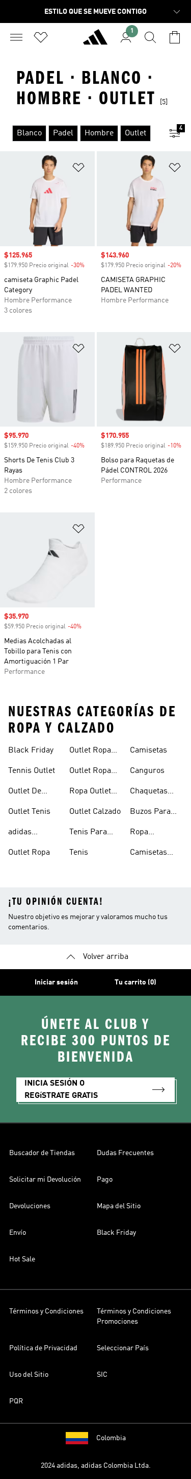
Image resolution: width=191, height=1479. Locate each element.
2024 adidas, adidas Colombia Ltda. (96, 1465)
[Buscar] (150, 37)
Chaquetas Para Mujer (150, 792)
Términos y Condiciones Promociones (134, 1316)
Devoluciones (29, 1206)
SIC (102, 1374)
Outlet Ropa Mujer (90, 772)
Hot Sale (22, 1259)
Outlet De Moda (24, 792)
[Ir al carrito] (174, 37)
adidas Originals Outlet (24, 833)
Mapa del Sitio (119, 1206)
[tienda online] (95, 41)
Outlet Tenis (29, 812)
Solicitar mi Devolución (45, 1179)
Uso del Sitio (28, 1374)
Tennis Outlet (31, 771)
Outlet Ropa (29, 853)
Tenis (78, 853)
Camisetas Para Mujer (150, 854)
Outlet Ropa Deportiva (90, 751)
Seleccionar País (123, 1348)
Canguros (147, 771)
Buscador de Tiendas (42, 1153)
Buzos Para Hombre (150, 813)
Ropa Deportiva (147, 833)
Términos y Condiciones (46, 1311)
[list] (79, 133)
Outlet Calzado (95, 812)
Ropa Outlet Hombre (90, 792)
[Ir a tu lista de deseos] (41, 37)
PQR (16, 1401)
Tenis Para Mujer (88, 833)
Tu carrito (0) (135, 982)
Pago (105, 1179)
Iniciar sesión (56, 982)
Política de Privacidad (43, 1348)
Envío (17, 1232)
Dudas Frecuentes (125, 1153)
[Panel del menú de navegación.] (16, 37)
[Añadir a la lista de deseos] (78, 169)
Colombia (111, 1438)
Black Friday (30, 750)
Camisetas (148, 750)
